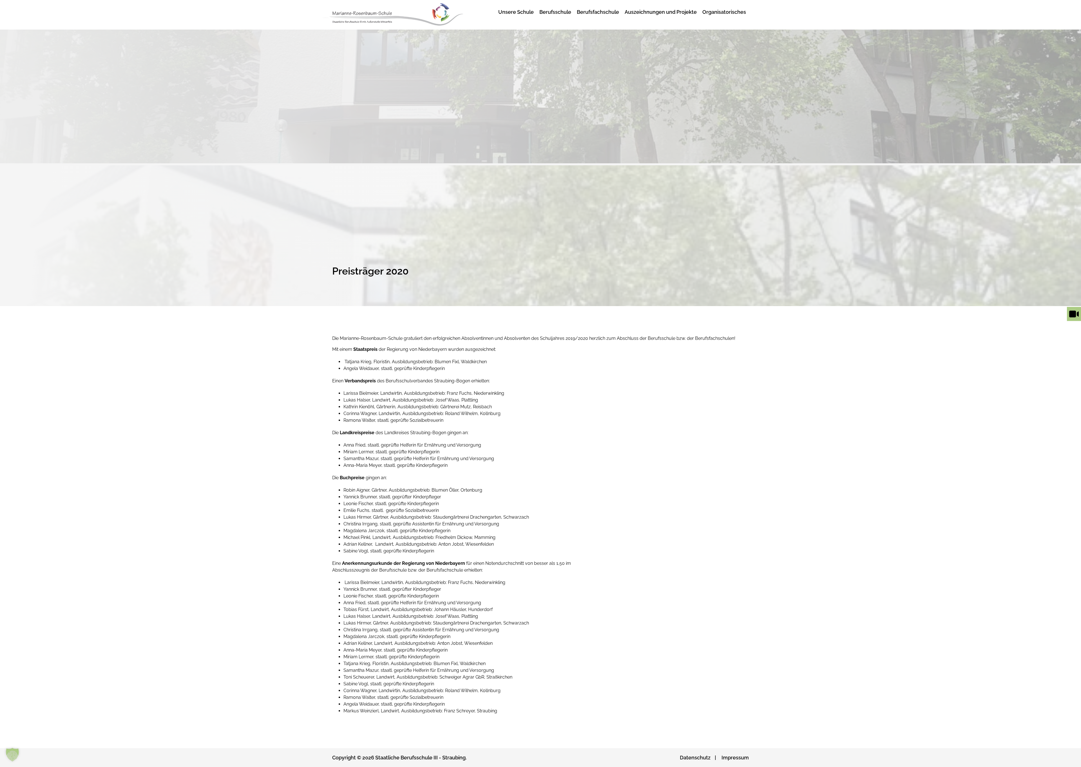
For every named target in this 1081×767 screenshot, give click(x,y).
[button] (12, 754)
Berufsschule (555, 12)
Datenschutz (695, 758)
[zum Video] (1074, 321)
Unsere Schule (516, 12)
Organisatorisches (724, 12)
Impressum (735, 758)
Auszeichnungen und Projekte (661, 12)
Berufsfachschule (598, 12)
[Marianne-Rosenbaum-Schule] (403, 14)
